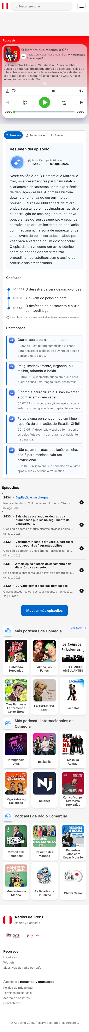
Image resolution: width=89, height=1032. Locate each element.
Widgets (8, 962)
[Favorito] (13, 91)
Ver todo (77, 628)
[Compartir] (7, 91)
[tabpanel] (44, 309)
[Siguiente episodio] (81, 102)
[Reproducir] (44, 102)
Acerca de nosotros (16, 998)
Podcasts (9, 40)
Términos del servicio (17, 992)
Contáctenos (11, 1003)
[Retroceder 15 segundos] (25, 102)
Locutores (10, 957)
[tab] (13, 135)
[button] (53, 91)
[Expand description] (44, 83)
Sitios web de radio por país (22, 967)
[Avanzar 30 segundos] (64, 102)
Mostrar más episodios (44, 610)
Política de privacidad (18, 987)
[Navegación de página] (81, 6)
